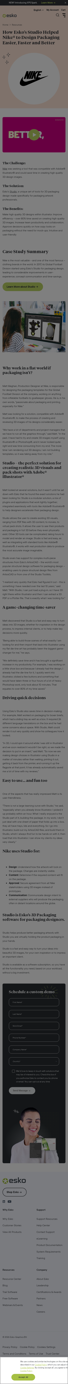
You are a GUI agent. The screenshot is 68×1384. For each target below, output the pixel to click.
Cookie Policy (41, 1364)
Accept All (23, 1377)
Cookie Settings (27, 1367)
